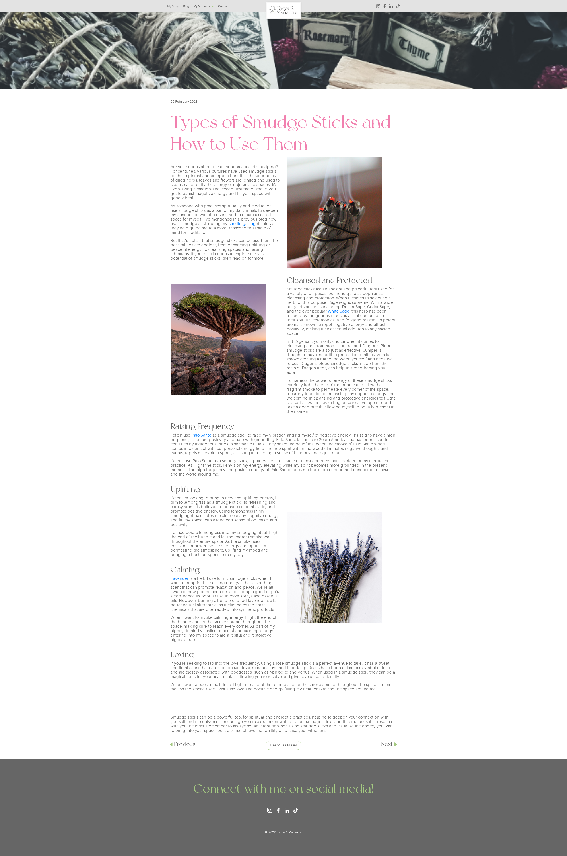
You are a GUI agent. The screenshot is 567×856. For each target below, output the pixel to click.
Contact (223, 6)
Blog (186, 6)
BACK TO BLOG (283, 745)
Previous (184, 744)
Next (387, 744)
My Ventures (202, 6)
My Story (173, 6)
